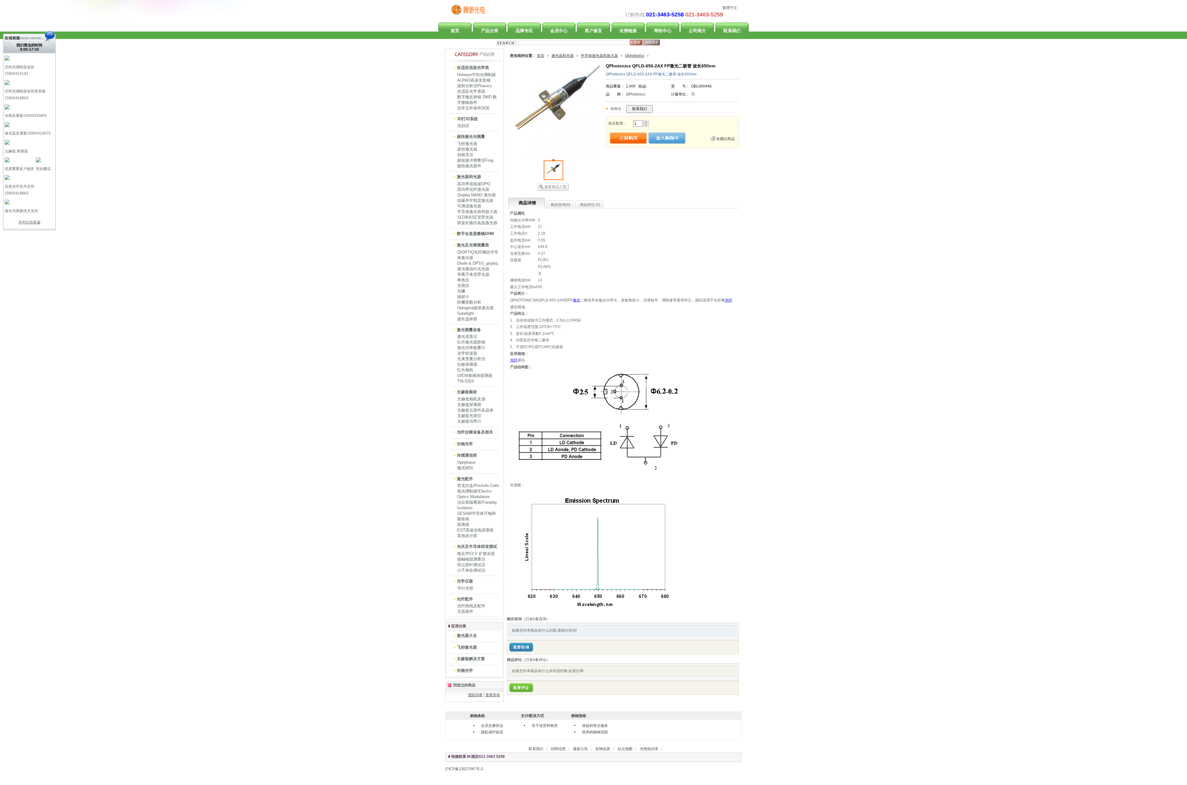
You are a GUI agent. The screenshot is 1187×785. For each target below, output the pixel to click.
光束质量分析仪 (471, 358)
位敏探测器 (467, 364)
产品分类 (489, 30)
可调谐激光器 (469, 206)
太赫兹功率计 (469, 421)
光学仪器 (465, 581)
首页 (455, 30)
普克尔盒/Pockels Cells (478, 485)
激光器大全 (467, 635)
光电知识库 (649, 749)
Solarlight (465, 313)
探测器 (463, 524)
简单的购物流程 (595, 732)
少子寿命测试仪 (471, 570)
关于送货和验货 (545, 725)
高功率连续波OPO (473, 183)
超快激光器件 (469, 166)
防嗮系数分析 (469, 302)
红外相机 (465, 370)
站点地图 (625, 749)
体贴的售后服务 (595, 725)
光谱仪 (463, 285)
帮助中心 (662, 30)
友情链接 (628, 30)
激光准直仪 (467, 336)
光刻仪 (463, 125)
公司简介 (697, 30)
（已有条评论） (536, 660)
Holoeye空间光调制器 (476, 74)
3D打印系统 (467, 119)
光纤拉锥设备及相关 (475, 432)
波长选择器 (467, 319)
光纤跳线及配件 (471, 606)
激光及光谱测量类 (473, 245)
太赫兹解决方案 (471, 658)
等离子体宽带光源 (473, 274)
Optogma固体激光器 (475, 307)
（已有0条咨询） (536, 619)
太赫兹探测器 (469, 404)
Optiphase (466, 462)
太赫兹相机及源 (471, 399)
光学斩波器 (467, 353)
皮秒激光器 (467, 149)
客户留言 (593, 30)
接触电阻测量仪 (471, 559)
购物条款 (477, 716)
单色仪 (463, 280)
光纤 (728, 300)
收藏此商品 (725, 139)
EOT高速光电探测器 (475, 530)
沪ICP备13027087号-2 (464, 769)
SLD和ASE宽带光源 (475, 217)
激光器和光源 (469, 176)
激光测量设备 (469, 329)
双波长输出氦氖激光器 (477, 222)
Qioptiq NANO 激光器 (476, 195)
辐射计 (463, 296)
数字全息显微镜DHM (475, 233)
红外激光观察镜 (471, 342)
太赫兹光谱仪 (469, 415)
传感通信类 (467, 455)
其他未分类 (467, 535)
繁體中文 (729, 8)
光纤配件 (465, 599)
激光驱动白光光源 (473, 269)
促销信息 (602, 749)
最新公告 (580, 749)
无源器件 (465, 611)
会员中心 (559, 30)
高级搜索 (651, 42)
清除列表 (475, 695)
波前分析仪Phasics (474, 85)
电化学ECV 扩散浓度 (476, 553)
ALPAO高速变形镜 (474, 80)
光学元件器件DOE (473, 108)
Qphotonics (634, 55)
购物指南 (578, 716)
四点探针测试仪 (471, 564)
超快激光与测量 (471, 136)
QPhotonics (635, 94)
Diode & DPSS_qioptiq (477, 263)
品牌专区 (524, 30)
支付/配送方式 (532, 716)
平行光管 (465, 588)
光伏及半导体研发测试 (477, 546)
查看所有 (492, 695)
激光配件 (465, 478)
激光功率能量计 (471, 347)
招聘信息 (558, 749)
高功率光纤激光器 (473, 189)
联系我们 (732, 30)
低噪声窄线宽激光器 (475, 200)
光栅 (461, 291)
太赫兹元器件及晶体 (475, 410)
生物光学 (465, 444)
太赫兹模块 (467, 392)
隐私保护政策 (492, 732)
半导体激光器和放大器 (477, 211)
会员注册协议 (492, 725)
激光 (576, 300)
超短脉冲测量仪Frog (475, 160)
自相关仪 (465, 154)
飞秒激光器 (467, 143)
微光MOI (465, 468)
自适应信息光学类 (473, 67)
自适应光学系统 (471, 91)
